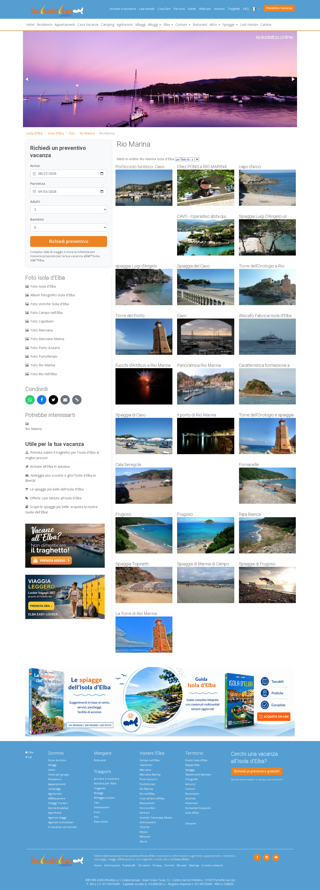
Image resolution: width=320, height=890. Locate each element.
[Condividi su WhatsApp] (30, 399)
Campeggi (54, 788)
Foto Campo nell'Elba (46, 312)
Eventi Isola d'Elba (196, 760)
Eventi (192, 9)
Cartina (265, 24)
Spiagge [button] (229, 24)
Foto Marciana (41, 330)
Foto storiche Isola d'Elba (49, 304)
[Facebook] (257, 857)
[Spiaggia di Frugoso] (267, 585)
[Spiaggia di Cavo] (143, 436)
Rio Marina (87, 133)
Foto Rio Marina (42, 365)
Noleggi (98, 793)
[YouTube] (275, 857)
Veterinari (191, 803)
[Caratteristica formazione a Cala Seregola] (267, 386)
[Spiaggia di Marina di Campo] (205, 585)
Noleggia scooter (104, 797)
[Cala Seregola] (143, 485)
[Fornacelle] (267, 485)
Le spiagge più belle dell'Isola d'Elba (57, 489)
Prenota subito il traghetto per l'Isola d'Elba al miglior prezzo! (62, 455)
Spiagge (190, 769)
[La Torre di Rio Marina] (143, 634)
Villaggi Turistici (58, 803)
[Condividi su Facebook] (41, 399)
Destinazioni (101, 807)
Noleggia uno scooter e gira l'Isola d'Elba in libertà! (60, 478)
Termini (169, 865)
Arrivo (35, 165)
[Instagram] (266, 857)
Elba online (101, 821)
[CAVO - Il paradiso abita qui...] (205, 237)
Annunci (219, 9)
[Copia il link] (77, 399)
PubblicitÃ (129, 865)
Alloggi (52, 765)
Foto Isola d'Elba (43, 286)
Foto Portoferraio (43, 356)
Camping (107, 24)
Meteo (144, 832)
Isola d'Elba (34, 133)
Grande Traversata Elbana (156, 817)
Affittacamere (56, 798)
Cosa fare (164, 9)
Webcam (205, 9)
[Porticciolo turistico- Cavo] (143, 188)
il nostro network (212, 865)
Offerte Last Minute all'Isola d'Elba (56, 498)
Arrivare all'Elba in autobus (50, 466)
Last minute (146, 9)
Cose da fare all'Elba (152, 798)
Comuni (190, 788)
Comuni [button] (181, 24)
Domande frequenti (197, 808)
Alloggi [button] (153, 24)
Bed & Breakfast (58, 808)
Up (30, 757)
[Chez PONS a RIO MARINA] (205, 188)
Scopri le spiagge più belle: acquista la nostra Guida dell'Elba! (61, 509)
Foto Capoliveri (41, 321)
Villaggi (140, 24)
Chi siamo (144, 865)
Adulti (35, 201)
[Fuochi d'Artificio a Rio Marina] (143, 386)
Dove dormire (57, 760)
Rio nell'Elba (147, 793)
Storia (143, 841)
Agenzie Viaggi (57, 817)
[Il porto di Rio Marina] (205, 436)
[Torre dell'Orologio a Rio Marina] (267, 287)
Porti (97, 812)
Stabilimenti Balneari (198, 774)
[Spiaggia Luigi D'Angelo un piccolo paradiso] (267, 237)
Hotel (30, 24)
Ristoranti (200, 24)
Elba (30, 752)
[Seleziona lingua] (254, 9)
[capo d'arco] (267, 188)
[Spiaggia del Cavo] (205, 287)
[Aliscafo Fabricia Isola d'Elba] (267, 337)
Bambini (37, 219)
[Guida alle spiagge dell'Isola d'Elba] (160, 701)
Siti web (181, 865)
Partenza (37, 183)
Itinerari (145, 812)
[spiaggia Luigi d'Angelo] (143, 287)
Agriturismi (125, 24)
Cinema (144, 827)
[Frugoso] (143, 535)
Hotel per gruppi (58, 774)
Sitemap (194, 865)
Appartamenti (65, 24)
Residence (44, 24)
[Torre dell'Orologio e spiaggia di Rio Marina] (267, 436)
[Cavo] (205, 337)
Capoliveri (146, 765)
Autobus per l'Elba (105, 783)
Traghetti (234, 9)
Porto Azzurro (148, 779)
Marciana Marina (150, 774)
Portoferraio (147, 784)
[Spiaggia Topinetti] (143, 585)
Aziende (190, 798)
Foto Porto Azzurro (45, 347)
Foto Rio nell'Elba (43, 374)
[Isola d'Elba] (57, 10)
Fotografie (191, 779)
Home (98, 865)
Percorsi (179, 9)
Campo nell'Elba (150, 760)
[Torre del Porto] (143, 337)
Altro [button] (214, 24)
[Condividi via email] (65, 399)
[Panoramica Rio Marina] (205, 386)
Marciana (145, 769)
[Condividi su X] (53, 399)
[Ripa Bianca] (267, 535)
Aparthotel (55, 812)
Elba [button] (167, 24)
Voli (96, 817)
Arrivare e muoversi (123, 9)
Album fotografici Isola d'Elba (52, 295)
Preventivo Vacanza (279, 8)
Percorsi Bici (147, 808)
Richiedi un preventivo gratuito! (256, 771)
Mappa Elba (192, 765)
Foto (72, 133)
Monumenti (147, 803)
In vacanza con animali (62, 827)
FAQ (246, 9)
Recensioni (192, 793)
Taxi (96, 802)
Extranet (190, 823)
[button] (27, 79)
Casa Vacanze (88, 24)
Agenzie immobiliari (61, 822)
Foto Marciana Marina (47, 339)
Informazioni (148, 822)
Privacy (157, 865)
